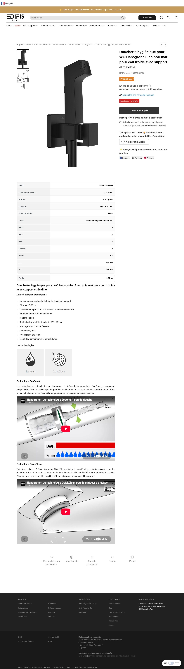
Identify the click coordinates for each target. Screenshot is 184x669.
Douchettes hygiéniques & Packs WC (113, 44)
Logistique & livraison (26, 641)
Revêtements (96, 26)
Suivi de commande (92, 563)
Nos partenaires (114, 604)
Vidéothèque (113, 617)
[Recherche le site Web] (123, 17)
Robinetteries (65, 26)
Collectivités (126, 26)
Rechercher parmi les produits (51, 563)
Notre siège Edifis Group (87, 604)
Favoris (112, 561)
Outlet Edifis (83, 612)
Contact (111, 625)
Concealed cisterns (25, 604)
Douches (80, 26)
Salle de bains (48, 26)
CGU (20, 637)
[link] (119, 9)
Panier (132, 561)
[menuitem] (162, 45)
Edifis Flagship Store (86, 608)
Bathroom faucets (54, 608)
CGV (50, 641)
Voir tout (51, 617)
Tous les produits (42, 44)
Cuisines (111, 26)
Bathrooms (52, 604)
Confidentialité (53, 637)
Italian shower (23, 608)
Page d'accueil (24, 44)
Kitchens (51, 612)
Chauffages (142, 26)
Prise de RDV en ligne (117, 612)
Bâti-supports (30, 26)
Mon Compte (72, 561)
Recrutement (113, 621)
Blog (110, 608)
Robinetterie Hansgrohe (80, 44)
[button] (15, 17)
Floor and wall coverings (27, 612)
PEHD (155, 26)
